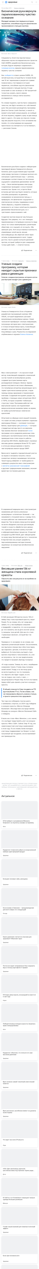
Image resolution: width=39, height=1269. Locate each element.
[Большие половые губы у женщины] (19, 872)
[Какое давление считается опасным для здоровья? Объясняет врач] (19, 930)
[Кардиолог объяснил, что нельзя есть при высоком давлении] (19, 1046)
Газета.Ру (21, 261)
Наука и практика (19, 8)
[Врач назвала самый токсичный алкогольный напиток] (19, 1075)
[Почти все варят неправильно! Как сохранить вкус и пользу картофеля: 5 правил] (19, 959)
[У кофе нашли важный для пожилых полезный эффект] (19, 1220)
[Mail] (6, 2)
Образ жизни (29, 565)
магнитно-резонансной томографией (16, 466)
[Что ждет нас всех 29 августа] (19, 1133)
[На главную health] (12, 2)
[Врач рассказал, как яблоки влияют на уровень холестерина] (19, 1104)
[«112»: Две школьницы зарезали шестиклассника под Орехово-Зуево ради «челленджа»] (19, 1162)
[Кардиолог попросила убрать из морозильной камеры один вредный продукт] (19, 843)
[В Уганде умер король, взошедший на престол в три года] (19, 988)
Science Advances (26, 334)
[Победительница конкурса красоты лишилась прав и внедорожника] (19, 1017)
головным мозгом (7, 68)
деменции (23, 426)
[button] (19, 40)
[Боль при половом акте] (19, 1249)
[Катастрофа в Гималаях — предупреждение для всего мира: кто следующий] (19, 901)
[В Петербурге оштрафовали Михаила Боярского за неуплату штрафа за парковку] (19, 814)
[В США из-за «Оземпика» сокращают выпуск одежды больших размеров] (19, 1191)
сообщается (9, 75)
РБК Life (20, 565)
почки (30, 431)
